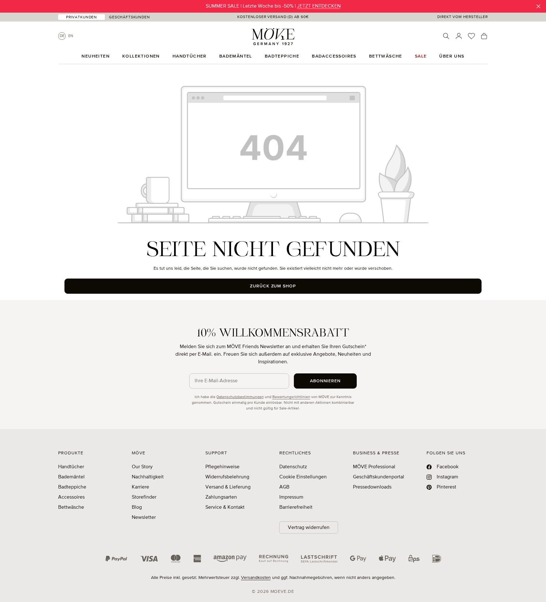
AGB (284, 487)
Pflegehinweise (222, 467)
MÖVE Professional (374, 467)
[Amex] (197, 558)
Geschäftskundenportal (378, 477)
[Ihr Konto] (459, 36)
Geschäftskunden (129, 17)
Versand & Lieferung (228, 487)
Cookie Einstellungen (303, 477)
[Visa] (149, 558)
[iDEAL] (436, 558)
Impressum (291, 497)
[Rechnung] (273, 558)
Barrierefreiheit (295, 507)
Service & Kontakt (225, 507)
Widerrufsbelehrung (227, 477)
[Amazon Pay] (230, 558)
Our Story (142, 467)
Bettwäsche (71, 507)
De (62, 36)
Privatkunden (81, 17)
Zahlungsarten (221, 497)
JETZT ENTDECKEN (319, 6)
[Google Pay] (358, 558)
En (70, 36)
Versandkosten (256, 577)
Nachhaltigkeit (148, 477)
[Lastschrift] (319, 558)
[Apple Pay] (387, 558)
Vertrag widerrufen (309, 527)
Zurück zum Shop (273, 286)
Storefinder (144, 497)
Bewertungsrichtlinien (291, 397)
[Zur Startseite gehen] (273, 36)
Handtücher (71, 467)
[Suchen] (446, 36)
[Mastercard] (176, 558)
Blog (137, 507)
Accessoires (71, 497)
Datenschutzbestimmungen (240, 397)
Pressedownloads (372, 487)
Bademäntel (71, 477)
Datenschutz (293, 467)
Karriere (140, 487)
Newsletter (144, 517)
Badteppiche (72, 487)
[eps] (414, 558)
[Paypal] (116, 558)
